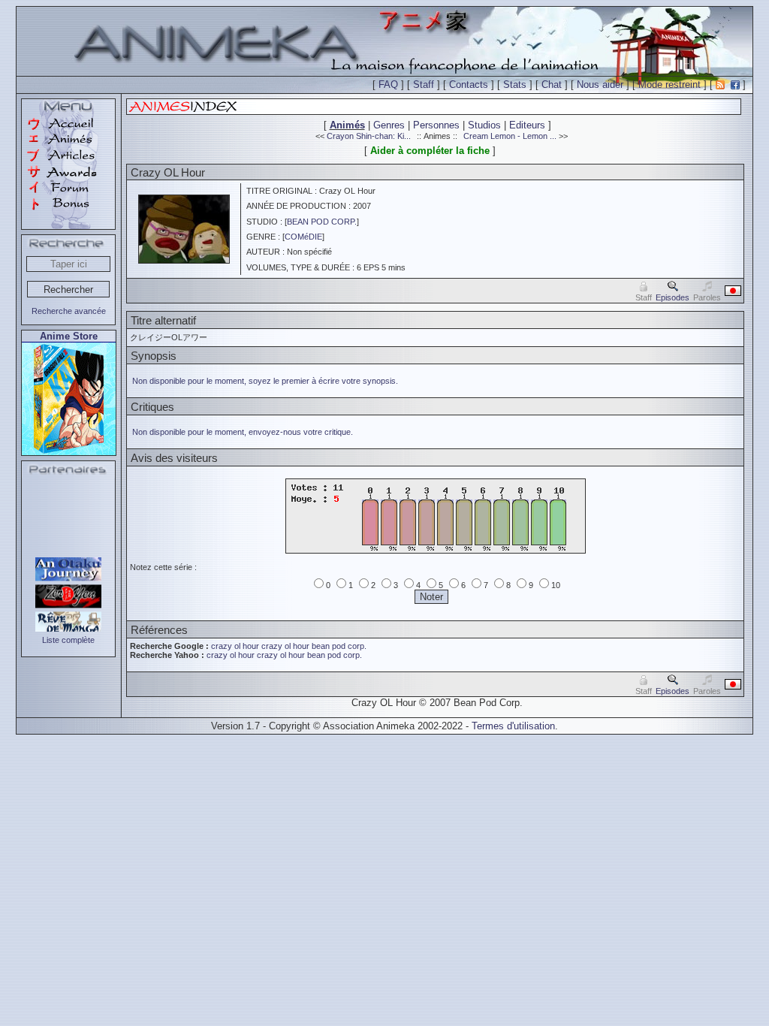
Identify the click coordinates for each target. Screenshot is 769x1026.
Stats (514, 84)
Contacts (468, 84)
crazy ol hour (235, 645)
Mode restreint (669, 84)
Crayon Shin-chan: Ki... (369, 135)
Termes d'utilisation (513, 726)
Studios (484, 125)
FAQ (388, 84)
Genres (389, 125)
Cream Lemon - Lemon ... (509, 135)
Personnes (436, 125)
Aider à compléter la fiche (430, 150)
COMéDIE (303, 236)
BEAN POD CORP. (322, 221)
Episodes (672, 297)
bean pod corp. (339, 645)
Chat (551, 84)
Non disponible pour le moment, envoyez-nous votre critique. (242, 431)
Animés (347, 125)
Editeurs (527, 125)
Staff (423, 84)
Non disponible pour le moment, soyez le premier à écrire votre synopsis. (265, 380)
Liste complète (68, 639)
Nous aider (600, 84)
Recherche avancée (69, 310)
